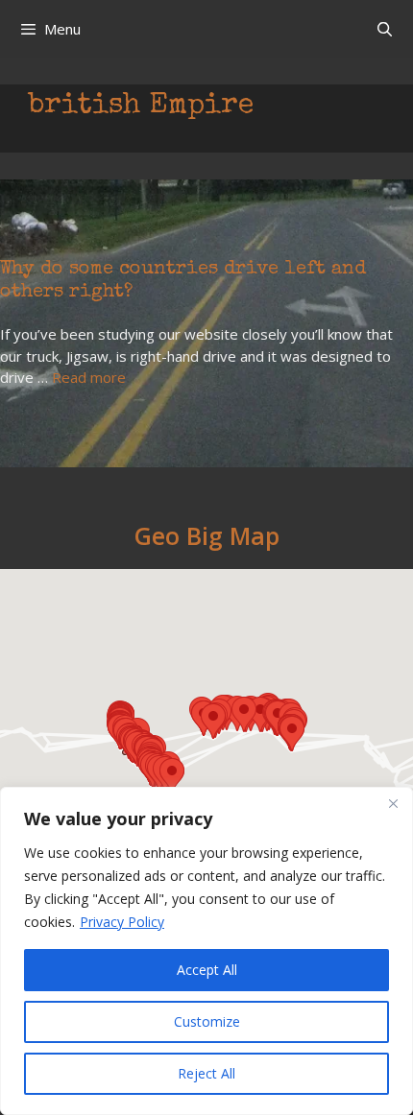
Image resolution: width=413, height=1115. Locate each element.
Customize (207, 1021)
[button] (172, 775)
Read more (89, 377)
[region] (206, 951)
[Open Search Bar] (384, 29)
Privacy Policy (122, 922)
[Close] (392, 803)
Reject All (206, 1073)
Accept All (207, 970)
